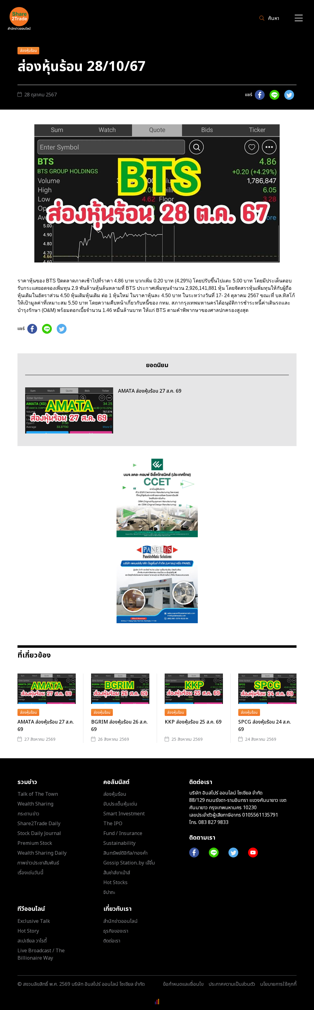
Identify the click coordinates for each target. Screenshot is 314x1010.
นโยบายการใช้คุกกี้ (278, 984)
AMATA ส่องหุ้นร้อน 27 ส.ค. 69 (45, 725)
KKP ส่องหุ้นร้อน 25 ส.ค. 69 (193, 722)
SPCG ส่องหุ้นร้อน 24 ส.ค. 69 (264, 725)
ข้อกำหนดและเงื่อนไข (183, 984)
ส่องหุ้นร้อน (28, 50)
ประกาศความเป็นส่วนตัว (232, 984)
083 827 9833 (213, 822)
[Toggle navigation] (299, 18)
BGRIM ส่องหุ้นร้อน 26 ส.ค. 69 (119, 725)
